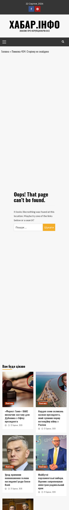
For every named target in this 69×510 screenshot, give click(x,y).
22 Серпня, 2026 (16, 425)
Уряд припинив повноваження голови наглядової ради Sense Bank (17, 480)
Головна (5, 51)
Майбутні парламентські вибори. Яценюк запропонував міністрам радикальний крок (51, 481)
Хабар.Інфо (34, 24)
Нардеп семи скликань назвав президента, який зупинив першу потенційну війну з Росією (50, 417)
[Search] (63, 41)
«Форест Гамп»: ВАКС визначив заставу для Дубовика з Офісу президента (17, 416)
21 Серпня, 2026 (50, 428)
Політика (9, 403)
